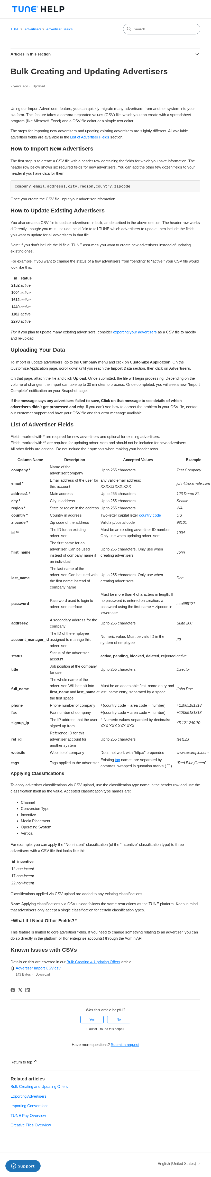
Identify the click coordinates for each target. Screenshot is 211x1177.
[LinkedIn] (27, 990)
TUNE (15, 29)
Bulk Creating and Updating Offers (39, 1086)
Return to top (22, 1062)
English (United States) (177, 1163)
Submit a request (125, 1044)
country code (150, 515)
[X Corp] (20, 990)
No (119, 1019)
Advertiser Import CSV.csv (38, 968)
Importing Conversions (30, 1106)
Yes (92, 1019)
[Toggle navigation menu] (191, 9)
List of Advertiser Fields (89, 137)
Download (42, 974)
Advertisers (32, 29)
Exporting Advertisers (29, 1096)
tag (117, 760)
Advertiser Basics (59, 29)
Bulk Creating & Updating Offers (93, 962)
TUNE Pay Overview (28, 1115)
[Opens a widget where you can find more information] (23, 1166)
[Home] (38, 9)
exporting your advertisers (135, 332)
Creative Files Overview (31, 1125)
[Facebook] (13, 990)
